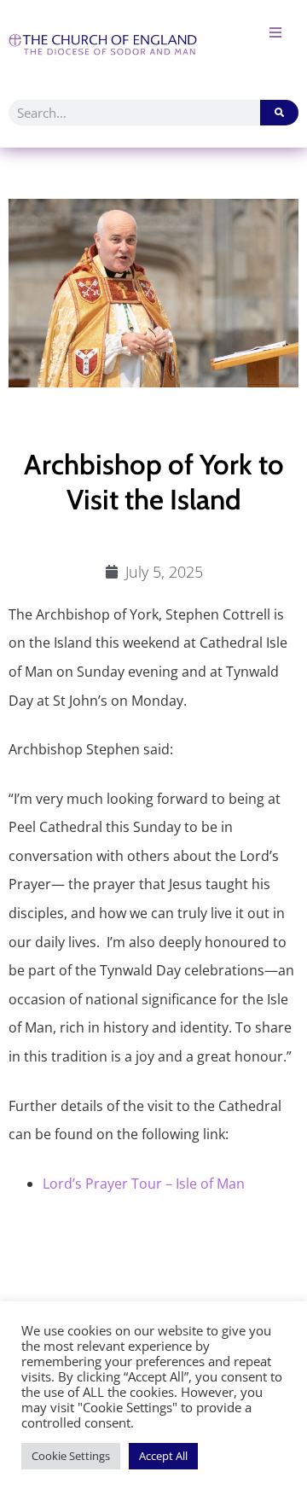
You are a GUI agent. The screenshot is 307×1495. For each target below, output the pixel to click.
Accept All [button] (163, 1455)
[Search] (279, 112)
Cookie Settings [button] (71, 1455)
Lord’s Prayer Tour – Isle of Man (144, 1183)
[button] (275, 32)
